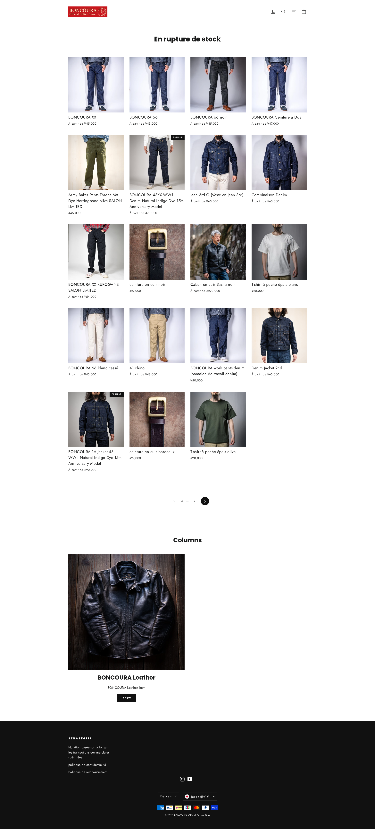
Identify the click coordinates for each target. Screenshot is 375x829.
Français (166, 796)
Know (126, 698)
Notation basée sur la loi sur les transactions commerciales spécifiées (88, 752)
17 (193, 501)
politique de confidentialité (87, 764)
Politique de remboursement (87, 772)
